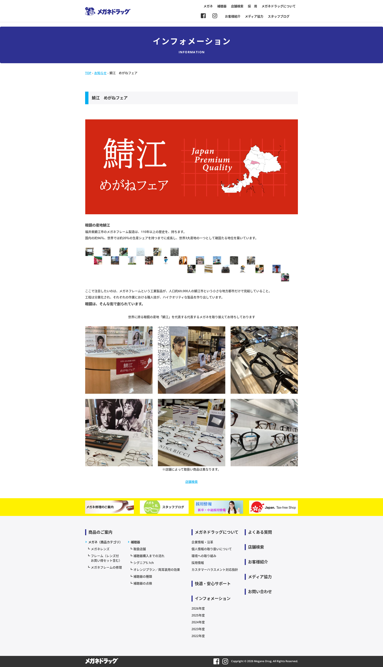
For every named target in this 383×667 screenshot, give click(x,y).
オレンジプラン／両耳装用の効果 (156, 569)
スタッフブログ (278, 16)
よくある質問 (260, 532)
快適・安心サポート (213, 583)
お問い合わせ (260, 591)
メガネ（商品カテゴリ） (105, 542)
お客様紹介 (232, 16)
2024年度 (198, 622)
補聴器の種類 (142, 576)
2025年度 (198, 615)
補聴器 (222, 6)
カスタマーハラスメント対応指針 (215, 569)
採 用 (252, 6)
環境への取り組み (204, 556)
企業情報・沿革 (202, 542)
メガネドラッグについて (279, 6)
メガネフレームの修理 (106, 567)
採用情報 (198, 563)
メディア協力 (254, 16)
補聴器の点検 (142, 583)
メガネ (208, 6)
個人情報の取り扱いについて (212, 549)
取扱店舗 (139, 549)
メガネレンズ (100, 549)
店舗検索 (237, 6)
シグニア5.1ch (143, 563)
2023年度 (198, 629)
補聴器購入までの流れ (148, 556)
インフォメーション (213, 598)
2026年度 (198, 608)
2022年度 (198, 636)
